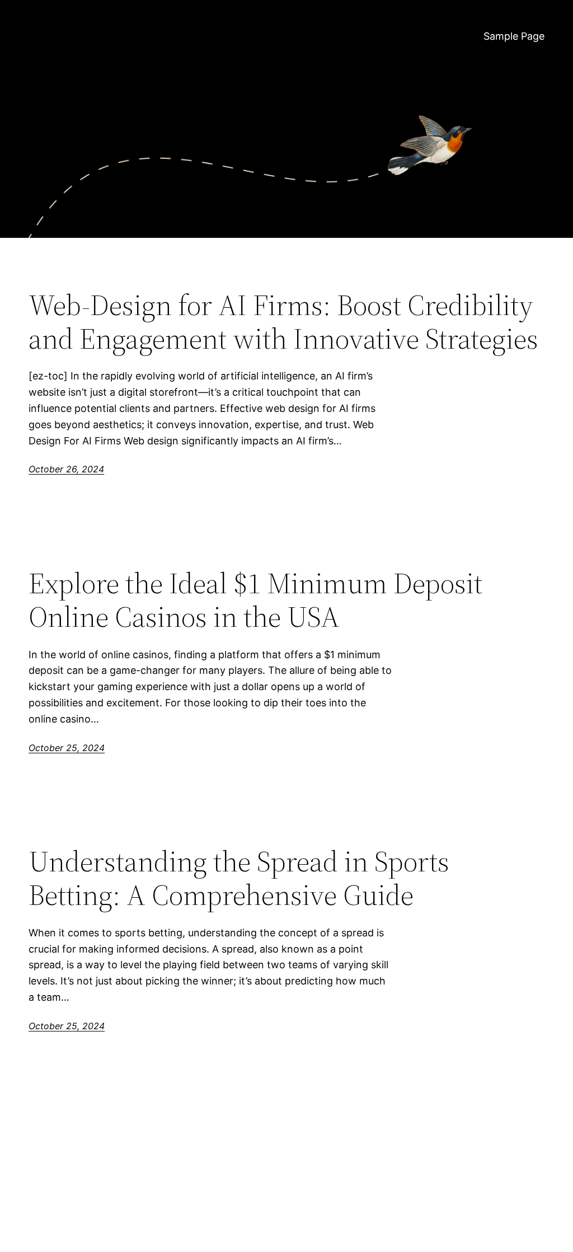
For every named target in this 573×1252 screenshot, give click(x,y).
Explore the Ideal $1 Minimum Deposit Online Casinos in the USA (255, 600)
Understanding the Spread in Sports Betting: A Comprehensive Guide (239, 878)
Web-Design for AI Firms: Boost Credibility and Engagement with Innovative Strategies (283, 321)
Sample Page (513, 36)
